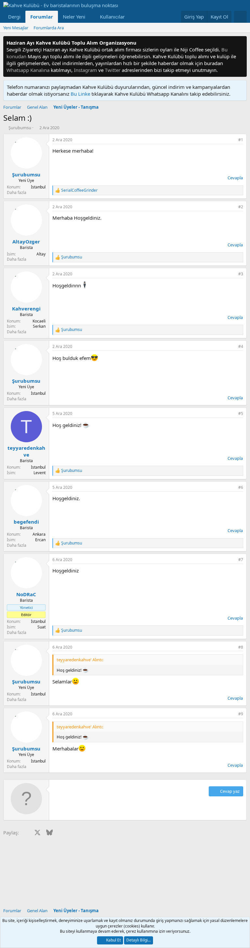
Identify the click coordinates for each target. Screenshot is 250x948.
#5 (240, 413)
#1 (240, 140)
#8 (240, 647)
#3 (240, 274)
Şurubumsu (19, 128)
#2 (240, 207)
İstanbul (38, 187)
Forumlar (41, 16)
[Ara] (240, 17)
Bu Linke (81, 93)
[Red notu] (240, 42)
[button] (90, 17)
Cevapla (235, 178)
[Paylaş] (232, 140)
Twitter (112, 70)
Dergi (14, 16)
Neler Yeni (74, 16)
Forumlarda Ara (49, 28)
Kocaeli (39, 321)
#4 (240, 346)
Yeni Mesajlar (15, 28)
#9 (240, 714)
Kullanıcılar (112, 16)
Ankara (39, 534)
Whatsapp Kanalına (28, 70)
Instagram (85, 70)
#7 (240, 559)
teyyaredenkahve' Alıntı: (80, 660)
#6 (240, 487)
